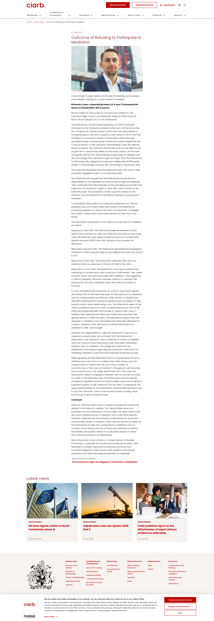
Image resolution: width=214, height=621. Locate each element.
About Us (178, 15)
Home (29, 22)
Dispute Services (108, 15)
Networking (84, 15)
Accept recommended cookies (180, 600)
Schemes (131, 577)
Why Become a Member (72, 566)
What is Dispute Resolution (133, 566)
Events (150, 569)
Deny (180, 613)
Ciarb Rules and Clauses (175, 578)
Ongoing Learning (93, 575)
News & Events (134, 15)
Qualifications (92, 571)
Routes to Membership (75, 577)
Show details (49, 617)
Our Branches (112, 565)
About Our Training (94, 568)
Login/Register (169, 5)
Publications (173, 583)
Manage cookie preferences (179, 606)
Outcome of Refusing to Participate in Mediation (65, 22)
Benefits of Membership (71, 572)
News (150, 565)
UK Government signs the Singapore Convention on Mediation (104, 462)
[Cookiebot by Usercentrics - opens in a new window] (29, 616)
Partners (69, 585)
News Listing (39, 22)
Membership (32, 15)
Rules (129, 581)
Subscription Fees (73, 581)
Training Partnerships (95, 579)
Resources (157, 15)
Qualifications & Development (57, 13)
